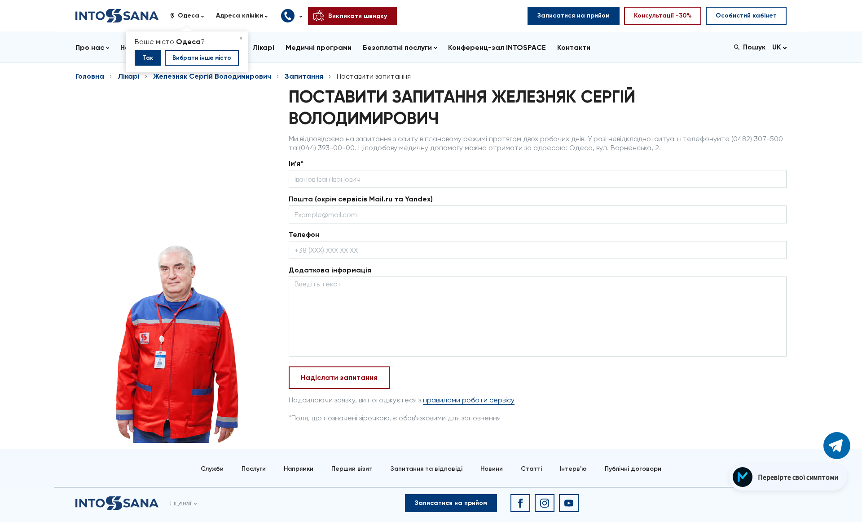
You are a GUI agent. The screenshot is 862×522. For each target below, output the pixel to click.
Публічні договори (633, 469)
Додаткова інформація (330, 270)
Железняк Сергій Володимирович (212, 76)
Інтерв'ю (573, 469)
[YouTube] (569, 503)
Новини (491, 469)
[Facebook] (520, 503)
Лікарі (129, 76)
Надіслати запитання (339, 377)
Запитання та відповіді (426, 469)
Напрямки (298, 469)
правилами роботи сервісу (469, 400)
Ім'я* (296, 163)
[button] (190, 16)
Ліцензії (180, 503)
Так (147, 57)
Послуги (254, 469)
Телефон (304, 234)
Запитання (304, 76)
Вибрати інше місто (201, 57)
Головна (89, 76)
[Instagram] (544, 503)
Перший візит (352, 469)
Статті (531, 469)
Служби (212, 469)
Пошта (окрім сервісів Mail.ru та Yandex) (361, 199)
